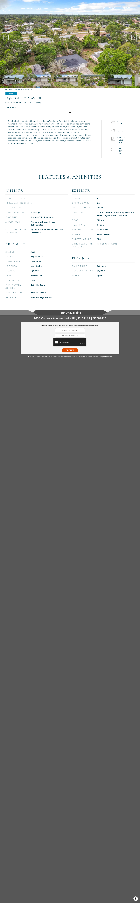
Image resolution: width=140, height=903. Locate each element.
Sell (23, 8)
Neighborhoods (42, 8)
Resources (96, 8)
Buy (17, 8)
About (64, 8)
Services (55, 8)
